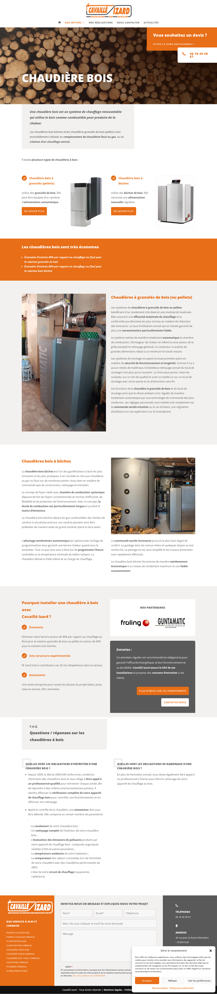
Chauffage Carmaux (17, 962)
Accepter (147, 980)
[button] (210, 950)
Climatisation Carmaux (19, 945)
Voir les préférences (199, 980)
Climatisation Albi (16, 941)
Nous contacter (128, 23)
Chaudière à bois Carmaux (20, 953)
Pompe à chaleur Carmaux (20, 937)
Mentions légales (160, 988)
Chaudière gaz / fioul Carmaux (23, 958)
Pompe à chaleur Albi (18, 932)
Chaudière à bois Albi (17, 949)
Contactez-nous (175, 702)
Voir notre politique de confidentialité (89, 975)
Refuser (172, 980)
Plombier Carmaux (16, 966)
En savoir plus (34, 211)
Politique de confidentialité (181, 988)
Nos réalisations (101, 23)
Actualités (151, 23)
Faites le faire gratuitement (173, 44)
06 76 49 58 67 (183, 917)
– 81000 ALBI (182, 942)
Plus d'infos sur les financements (162, 690)
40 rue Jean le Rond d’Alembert (192, 937)
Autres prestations (16, 970)
